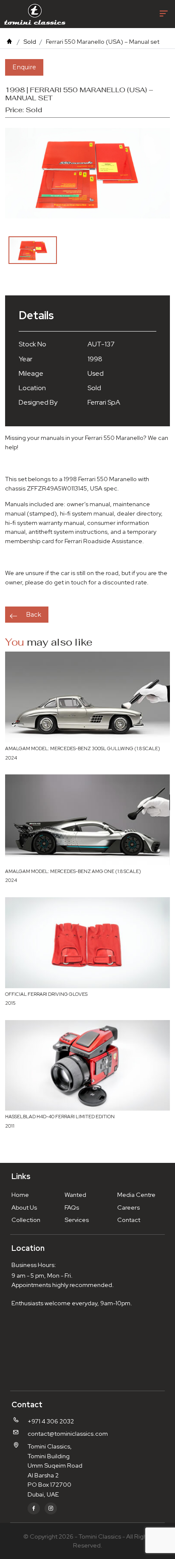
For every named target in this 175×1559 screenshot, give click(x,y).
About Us (24, 1207)
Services (77, 1220)
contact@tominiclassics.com (68, 1433)
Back (33, 614)
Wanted (75, 1195)
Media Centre (136, 1195)
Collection (25, 1220)
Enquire (24, 67)
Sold (29, 41)
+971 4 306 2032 (51, 1421)
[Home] (9, 41)
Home (20, 1195)
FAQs (72, 1207)
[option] (32, 250)
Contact (128, 1220)
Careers (128, 1207)
